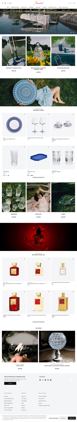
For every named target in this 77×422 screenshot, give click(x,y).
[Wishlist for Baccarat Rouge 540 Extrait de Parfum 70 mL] (24, 258)
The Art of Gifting (8, 410)
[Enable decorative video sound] (71, 32)
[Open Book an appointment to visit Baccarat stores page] (5, 3)
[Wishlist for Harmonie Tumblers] (73, 147)
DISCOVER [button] (14, 216)
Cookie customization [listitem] (54, 418)
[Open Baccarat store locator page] (2, 3)
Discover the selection (38, 321)
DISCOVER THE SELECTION (38, 177)
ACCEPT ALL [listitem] (72, 418)
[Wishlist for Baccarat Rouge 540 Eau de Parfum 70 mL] (48, 258)
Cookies (23, 407)
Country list (23, 410)
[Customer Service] (69, 3)
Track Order (6, 405)
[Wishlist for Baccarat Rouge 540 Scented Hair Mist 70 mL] (73, 258)
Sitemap (23, 405)
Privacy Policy (41, 398)
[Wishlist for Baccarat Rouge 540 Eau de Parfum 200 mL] (48, 291)
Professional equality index (44, 405)
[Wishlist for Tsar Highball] (24, 147)
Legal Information (42, 400)
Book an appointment (8, 407)
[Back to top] (70, 380)
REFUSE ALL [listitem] (63, 418)
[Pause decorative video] (73, 32)
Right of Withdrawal (8, 403)
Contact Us (23, 396)
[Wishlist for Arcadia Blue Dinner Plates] (24, 114)
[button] (72, 3)
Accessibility (24, 400)
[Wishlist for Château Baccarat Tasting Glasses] (48, 114)
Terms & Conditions (42, 396)
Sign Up (10, 383)
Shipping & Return (8, 400)
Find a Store (23, 398)
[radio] (3, 175)
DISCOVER (38, 31)
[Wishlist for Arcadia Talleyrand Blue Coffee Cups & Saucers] (73, 114)
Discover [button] (14, 70)
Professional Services (8, 398)
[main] (38, 186)
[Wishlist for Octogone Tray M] (48, 147)
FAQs (22, 403)
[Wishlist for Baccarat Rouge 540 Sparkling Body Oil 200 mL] (73, 291)
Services (6, 396)
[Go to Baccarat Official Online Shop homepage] (38, 3)
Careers (40, 403)
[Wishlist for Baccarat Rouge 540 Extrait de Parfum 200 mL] (24, 291)
